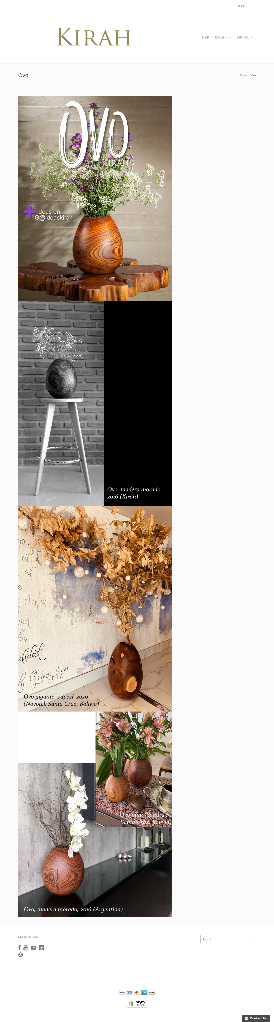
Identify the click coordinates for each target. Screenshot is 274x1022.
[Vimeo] (33, 947)
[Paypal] (122, 992)
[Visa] (130, 992)
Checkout (223, 5)
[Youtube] (25, 947)
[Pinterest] (20, 955)
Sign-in (210, 5)
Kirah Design (115, 1015)
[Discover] (151, 992)
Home (243, 75)
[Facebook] (19, 947)
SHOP (205, 37)
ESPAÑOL (242, 37)
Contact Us (257, 1018)
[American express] (144, 992)
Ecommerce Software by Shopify (157, 1015)
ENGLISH (220, 37)
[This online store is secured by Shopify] (137, 1002)
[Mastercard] (137, 992)
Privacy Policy (137, 980)
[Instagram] (41, 947)
